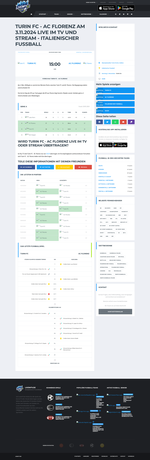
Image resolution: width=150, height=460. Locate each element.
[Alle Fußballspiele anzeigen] (50, 398)
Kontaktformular (115, 311)
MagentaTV (125, 211)
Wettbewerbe (86, 14)
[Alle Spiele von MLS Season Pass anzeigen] (114, 395)
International (104, 267)
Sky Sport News (120, 229)
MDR (101, 215)
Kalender (103, 14)
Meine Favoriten (90, 2)
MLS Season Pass (110, 215)
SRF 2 (124, 232)
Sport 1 (102, 232)
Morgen (101, 169)
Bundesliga (103, 253)
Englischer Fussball (115, 260)
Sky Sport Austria (114, 225)
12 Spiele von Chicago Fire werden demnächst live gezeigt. (95, 416)
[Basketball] (61, 445)
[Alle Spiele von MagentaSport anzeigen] (114, 412)
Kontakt (121, 2)
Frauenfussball (121, 263)
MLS (109, 270)
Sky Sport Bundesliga (106, 229)
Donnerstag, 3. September (107, 187)
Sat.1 (107, 222)
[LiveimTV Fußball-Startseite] (31, 14)
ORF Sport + (103, 218)
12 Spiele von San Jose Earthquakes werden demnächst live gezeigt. (101, 403)
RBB (111, 218)
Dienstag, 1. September (105, 180)
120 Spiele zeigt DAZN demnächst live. (123, 407)
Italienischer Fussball (24, 52)
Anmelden (103, 2)
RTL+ (101, 222)
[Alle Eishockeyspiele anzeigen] (50, 408)
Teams (56, 14)
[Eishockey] (71, 445)
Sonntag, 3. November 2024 (84, 52)
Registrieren (112, 2)
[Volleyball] (102, 445)
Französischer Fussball (107, 263)
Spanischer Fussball (106, 274)
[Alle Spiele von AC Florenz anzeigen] (87, 59)
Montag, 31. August (104, 176)
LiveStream (103, 211)
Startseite (77, 456)
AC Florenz (75, 63)
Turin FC (31, 63)
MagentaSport (114, 211)
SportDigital (111, 232)
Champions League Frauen (107, 256)
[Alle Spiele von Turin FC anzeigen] (21, 59)
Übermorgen (102, 173)
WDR (107, 236)
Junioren (102, 270)
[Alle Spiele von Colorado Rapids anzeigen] (84, 422)
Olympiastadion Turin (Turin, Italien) (112, 63)
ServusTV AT (123, 222)
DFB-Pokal (121, 256)
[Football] (81, 445)
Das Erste (107, 208)
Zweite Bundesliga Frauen (107, 277)
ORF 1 (125, 215)
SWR (101, 236)
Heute (100, 165)
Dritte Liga (103, 260)
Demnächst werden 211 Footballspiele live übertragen (64, 418)
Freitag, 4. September (105, 191)
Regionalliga (117, 270)
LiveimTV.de (18, 456)
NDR (119, 215)
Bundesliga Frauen (115, 253)
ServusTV (114, 222)
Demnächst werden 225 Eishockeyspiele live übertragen (64, 408)
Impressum (130, 2)
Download (105, 456)
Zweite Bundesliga (120, 274)
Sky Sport (103, 225)
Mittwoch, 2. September (106, 184)
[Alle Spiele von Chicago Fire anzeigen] (83, 411)
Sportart (42, 14)
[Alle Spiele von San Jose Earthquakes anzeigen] (86, 395)
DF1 (121, 208)
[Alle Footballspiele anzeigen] (50, 418)
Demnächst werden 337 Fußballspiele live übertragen (64, 398)
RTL (116, 218)
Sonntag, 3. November (108, 73)
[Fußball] (91, 445)
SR (119, 232)
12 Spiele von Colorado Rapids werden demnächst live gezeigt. (98, 429)
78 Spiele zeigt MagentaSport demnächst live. (127, 415)
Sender (70, 14)
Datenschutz (114, 456)
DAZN (48, 154)
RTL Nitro (123, 218)
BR (100, 208)
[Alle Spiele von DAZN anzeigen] (111, 405)
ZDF (112, 236)
